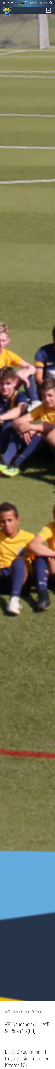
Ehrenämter (43, 2)
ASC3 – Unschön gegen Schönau (23, 1011)
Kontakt (33, 2)
